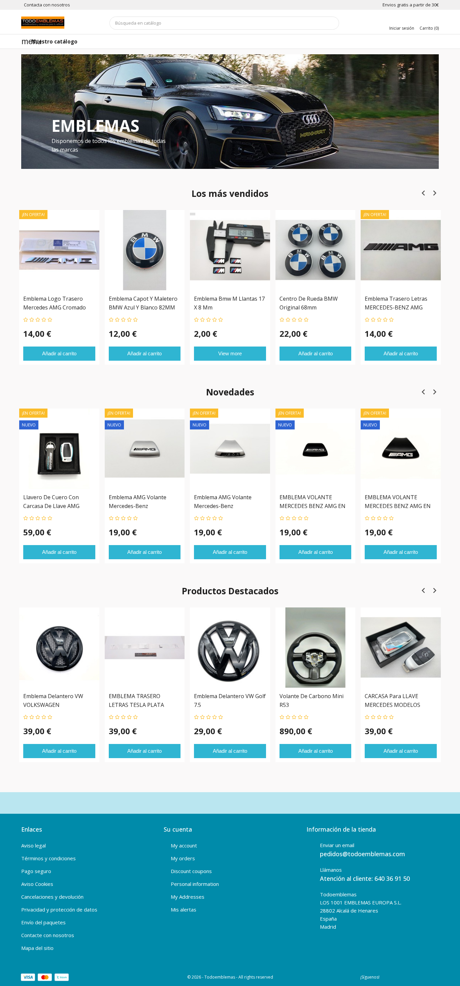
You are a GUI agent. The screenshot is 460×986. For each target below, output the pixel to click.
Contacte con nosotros (47, 935)
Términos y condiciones (48, 858)
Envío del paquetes (43, 922)
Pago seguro (36, 871)
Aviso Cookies (37, 883)
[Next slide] (434, 193)
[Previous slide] (423, 193)
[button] (52, 111)
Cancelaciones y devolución (52, 896)
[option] (230, 111)
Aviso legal (33, 845)
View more (230, 353)
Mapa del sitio (37, 948)
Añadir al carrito (59, 353)
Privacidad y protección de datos (59, 909)
